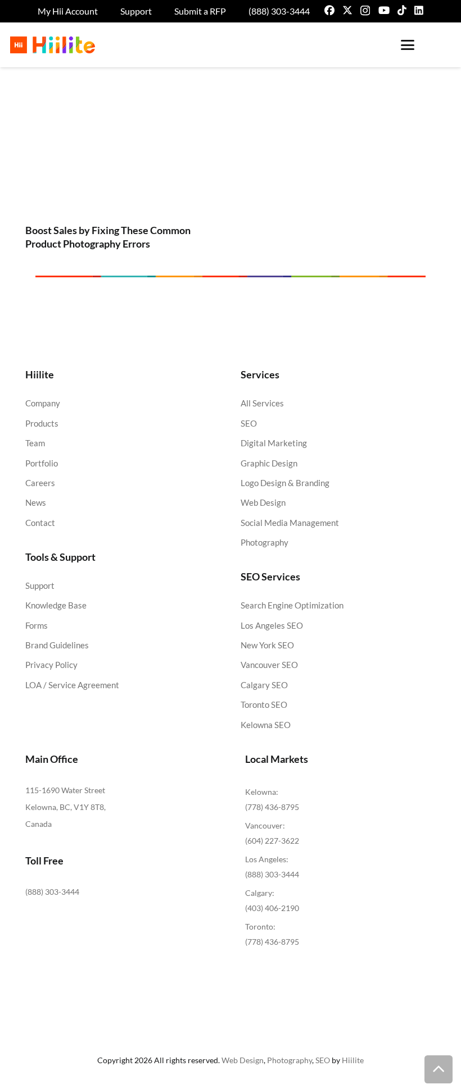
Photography (264, 542)
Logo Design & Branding (285, 483)
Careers (40, 483)
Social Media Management (290, 523)
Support (40, 585)
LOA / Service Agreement (72, 685)
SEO (249, 423)
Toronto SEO (264, 704)
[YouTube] (384, 10)
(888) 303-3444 (52, 891)
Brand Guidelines (57, 645)
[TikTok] (401, 10)
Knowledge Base (56, 605)
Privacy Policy (51, 665)
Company (42, 403)
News (35, 502)
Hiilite (353, 1060)
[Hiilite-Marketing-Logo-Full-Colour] (52, 44)
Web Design (263, 502)
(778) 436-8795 (272, 807)
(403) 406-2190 (272, 908)
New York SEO (267, 645)
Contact (40, 523)
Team (35, 443)
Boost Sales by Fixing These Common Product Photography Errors (108, 236)
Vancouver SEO (269, 665)
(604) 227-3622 (272, 840)
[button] (407, 45)
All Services (262, 403)
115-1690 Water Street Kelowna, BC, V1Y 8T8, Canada (65, 807)
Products (41, 423)
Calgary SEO (264, 685)
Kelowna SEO (266, 725)
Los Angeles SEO (272, 625)
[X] (347, 10)
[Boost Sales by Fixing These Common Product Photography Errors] (120, 156)
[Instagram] (365, 10)
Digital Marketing (274, 443)
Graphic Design (269, 463)
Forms (36, 625)
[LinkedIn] (418, 10)
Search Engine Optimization (292, 605)
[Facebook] (329, 10)
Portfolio (41, 463)
